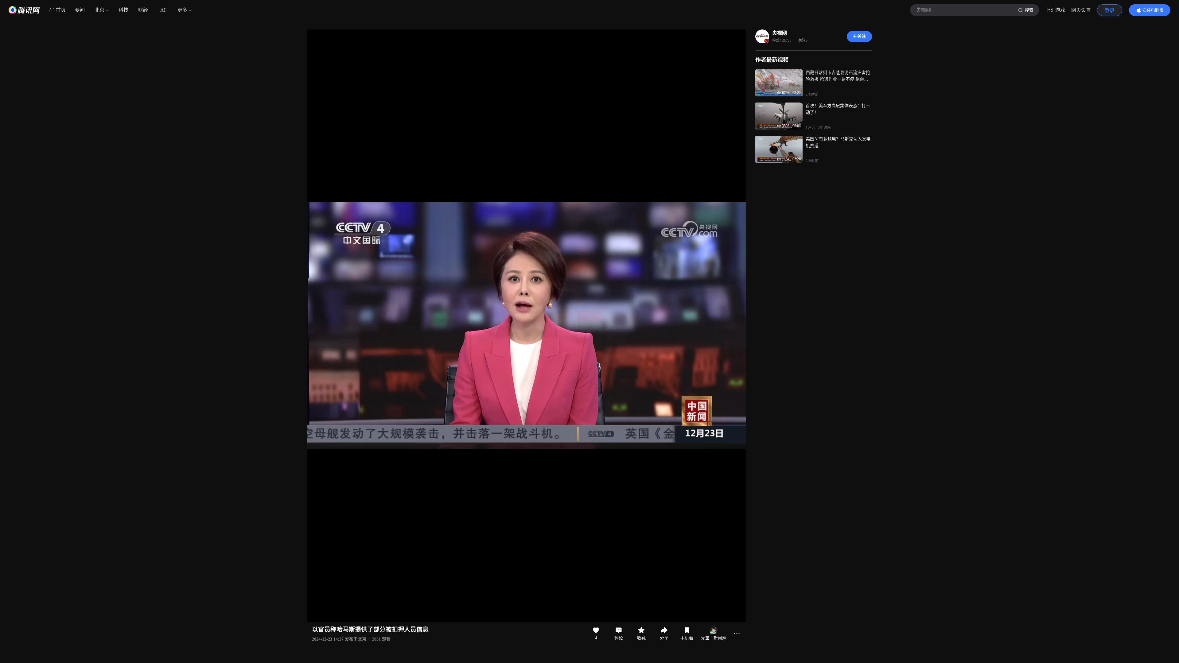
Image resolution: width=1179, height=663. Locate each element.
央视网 (779, 33)
